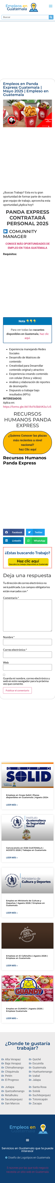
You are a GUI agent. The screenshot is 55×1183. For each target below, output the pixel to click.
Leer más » (12, 805)
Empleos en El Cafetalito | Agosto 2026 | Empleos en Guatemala (27, 957)
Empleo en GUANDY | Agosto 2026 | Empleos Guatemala (24, 1009)
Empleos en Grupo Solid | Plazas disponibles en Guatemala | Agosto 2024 (27, 796)
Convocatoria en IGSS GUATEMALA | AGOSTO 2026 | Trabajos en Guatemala (26, 849)
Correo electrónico (15, 649)
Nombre (9, 637)
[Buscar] (51, 17)
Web (6, 662)
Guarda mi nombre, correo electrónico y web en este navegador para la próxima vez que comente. (26, 681)
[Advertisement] (27, 50)
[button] (51, 6)
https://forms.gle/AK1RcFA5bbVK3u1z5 (27, 406)
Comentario (11, 597)
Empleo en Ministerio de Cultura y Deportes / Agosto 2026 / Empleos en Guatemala (25, 903)
